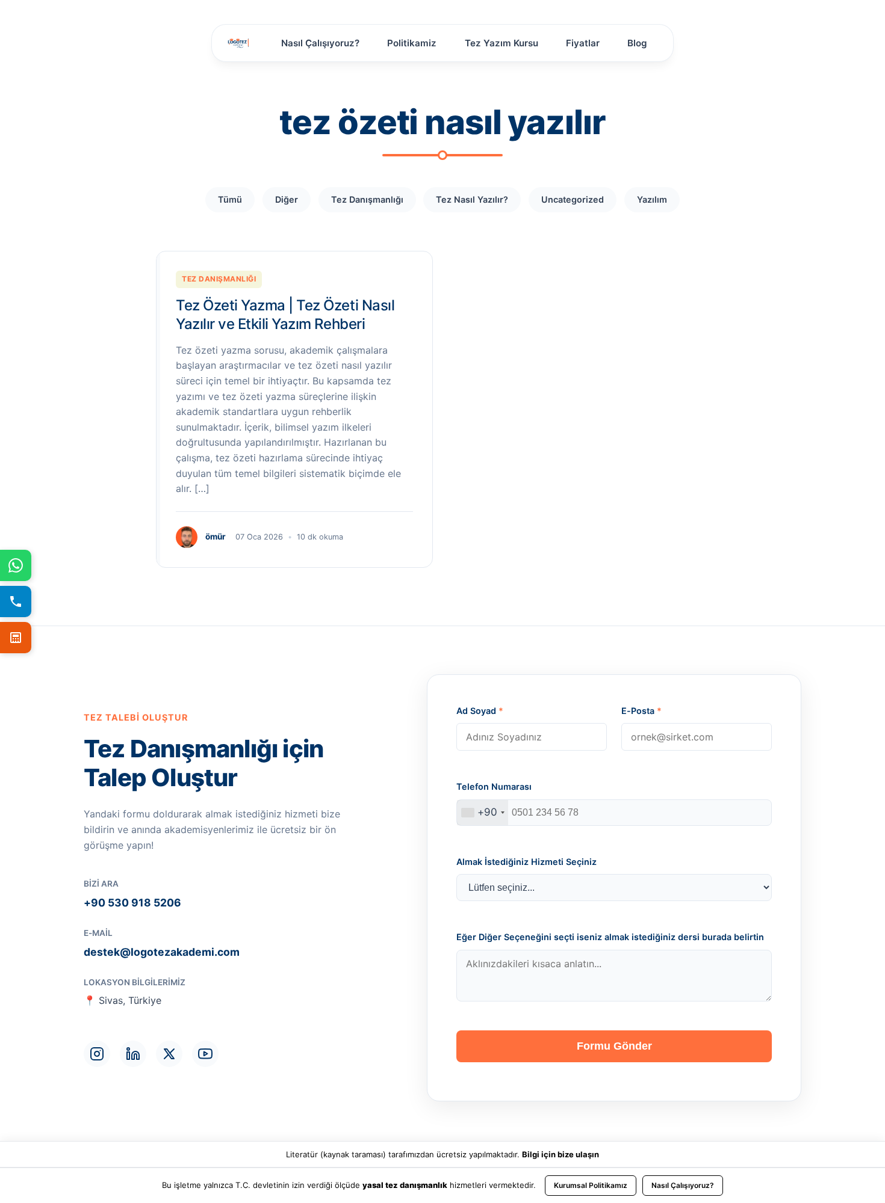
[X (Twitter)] (169, 1054)
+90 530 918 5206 (132, 902)
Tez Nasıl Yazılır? (472, 199)
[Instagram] (97, 1054)
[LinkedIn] (133, 1054)
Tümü (230, 199)
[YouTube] (205, 1054)
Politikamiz (411, 43)
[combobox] (482, 812)
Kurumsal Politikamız (590, 1185)
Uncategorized (572, 199)
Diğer (286, 199)
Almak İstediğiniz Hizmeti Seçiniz (526, 862)
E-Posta (641, 711)
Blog (637, 43)
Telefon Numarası (494, 786)
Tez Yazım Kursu (501, 43)
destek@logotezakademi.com (162, 952)
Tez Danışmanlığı (367, 199)
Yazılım (652, 199)
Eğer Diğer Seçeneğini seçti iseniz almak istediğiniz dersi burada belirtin (610, 937)
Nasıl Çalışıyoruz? (320, 43)
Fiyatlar (583, 43)
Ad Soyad (479, 711)
